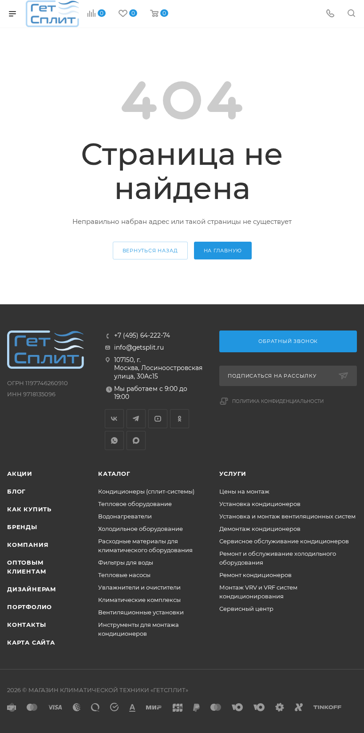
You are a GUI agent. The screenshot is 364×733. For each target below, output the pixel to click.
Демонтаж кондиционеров (260, 528)
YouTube (157, 418)
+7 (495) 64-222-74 (142, 336)
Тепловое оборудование (135, 503)
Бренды (22, 526)
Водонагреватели (125, 516)
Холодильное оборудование (140, 528)
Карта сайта (31, 642)
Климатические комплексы (139, 599)
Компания (27, 544)
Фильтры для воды (125, 562)
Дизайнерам (31, 589)
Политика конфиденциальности (278, 401)
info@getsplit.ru (139, 347)
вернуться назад (150, 250)
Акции (19, 473)
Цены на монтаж (244, 491)
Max (136, 440)
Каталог (114, 473)
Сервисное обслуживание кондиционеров (284, 541)
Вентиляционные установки (141, 612)
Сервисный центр (246, 608)
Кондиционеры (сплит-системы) (146, 491)
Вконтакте (114, 418)
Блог (16, 491)
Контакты (26, 624)
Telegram (136, 418)
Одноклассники (179, 418)
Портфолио (29, 606)
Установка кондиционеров (260, 503)
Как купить (29, 509)
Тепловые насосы (124, 574)
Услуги (232, 473)
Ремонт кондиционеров (255, 574)
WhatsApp (114, 440)
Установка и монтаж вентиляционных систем (287, 516)
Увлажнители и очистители (139, 587)
